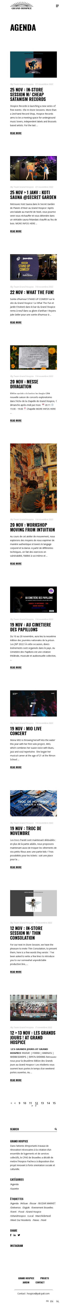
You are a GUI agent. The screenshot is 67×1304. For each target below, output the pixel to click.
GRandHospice (18, 1215)
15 (54, 1103)
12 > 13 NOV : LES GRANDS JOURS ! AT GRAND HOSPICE (32, 1037)
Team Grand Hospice (24, 84)
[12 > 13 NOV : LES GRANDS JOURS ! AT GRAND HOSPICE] (33, 1008)
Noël (43, 1220)
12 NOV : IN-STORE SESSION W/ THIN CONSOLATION (26, 933)
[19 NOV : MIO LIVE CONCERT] (33, 703)
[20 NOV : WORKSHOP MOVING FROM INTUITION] (33, 478)
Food (21, 1211)
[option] (52, 1301)
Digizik (26, 1207)
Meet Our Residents (21, 1220)
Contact (40, 1282)
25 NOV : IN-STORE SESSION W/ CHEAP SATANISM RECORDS (28, 94)
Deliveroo (16, 1207)
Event (14, 1211)
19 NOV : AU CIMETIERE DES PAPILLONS (30, 627)
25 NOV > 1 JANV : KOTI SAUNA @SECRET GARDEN (33, 194)
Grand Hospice (33, 1211)
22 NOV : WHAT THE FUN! (32, 292)
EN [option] (51, 1301)
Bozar (33, 1203)
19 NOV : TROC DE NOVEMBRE (25, 830)
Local (31, 1215)
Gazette (15, 1188)
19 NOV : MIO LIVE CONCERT (26, 730)
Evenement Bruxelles (42, 1207)
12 (36, 1103)
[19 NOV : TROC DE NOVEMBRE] (33, 803)
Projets (44, 1278)
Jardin (26, 1282)
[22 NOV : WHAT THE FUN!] (33, 267)
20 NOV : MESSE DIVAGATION (24, 384)
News (36, 1220)
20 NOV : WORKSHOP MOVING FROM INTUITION (32, 527)
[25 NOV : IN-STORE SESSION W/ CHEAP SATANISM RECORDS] (33, 64)
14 (48, 1103)
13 (42, 1103)
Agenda (15, 1184)
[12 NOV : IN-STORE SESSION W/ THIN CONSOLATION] (33, 903)
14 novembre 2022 (44, 286)
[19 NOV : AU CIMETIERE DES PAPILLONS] (33, 600)
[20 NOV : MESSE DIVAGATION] (33, 357)
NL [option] (57, 1301)
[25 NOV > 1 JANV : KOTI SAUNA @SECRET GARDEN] (33, 168)
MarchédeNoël (43, 1215)
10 (24, 1103)
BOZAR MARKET (47, 1203)
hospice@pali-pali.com (38, 1293)
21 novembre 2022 (44, 84)
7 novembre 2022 (44, 922)
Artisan (24, 1203)
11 (30, 1103)
